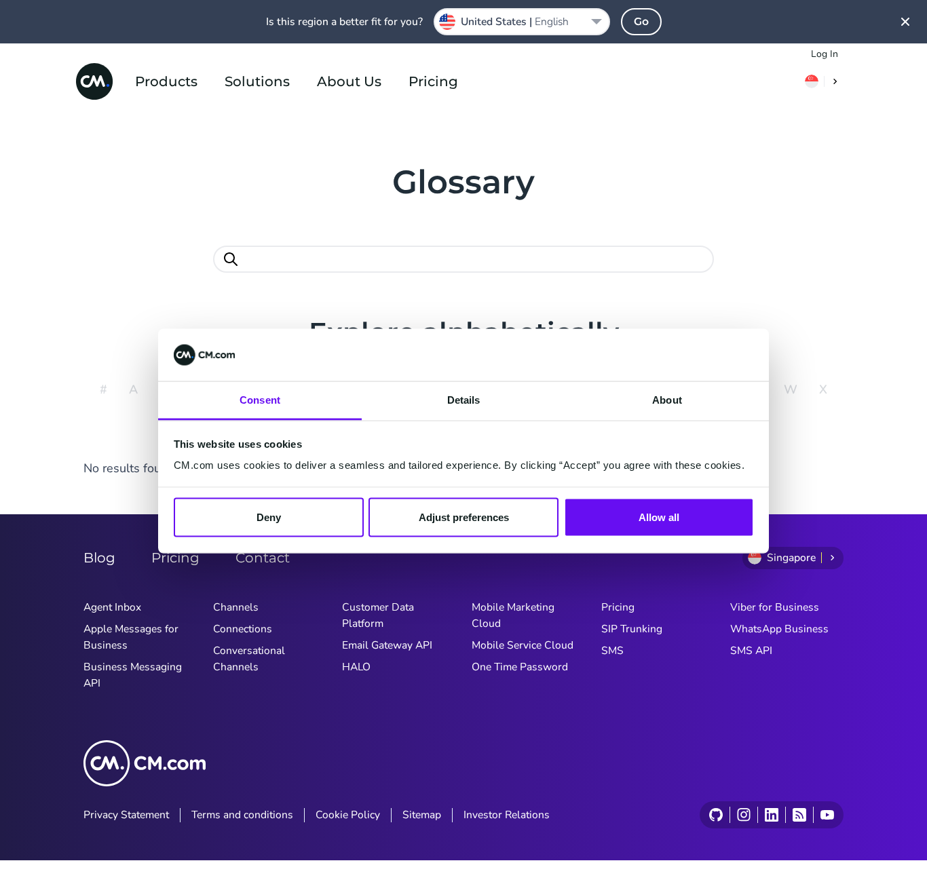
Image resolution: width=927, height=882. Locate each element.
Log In (824, 53)
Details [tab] (463, 399)
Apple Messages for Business (130, 637)
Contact (262, 558)
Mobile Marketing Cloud (513, 615)
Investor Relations (506, 814)
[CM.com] (94, 81)
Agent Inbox (112, 607)
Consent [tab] (260, 399)
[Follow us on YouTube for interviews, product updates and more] (827, 815)
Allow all (659, 517)
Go (641, 21)
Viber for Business (774, 607)
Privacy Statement (126, 814)
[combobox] (522, 21)
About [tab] (667, 399)
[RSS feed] (799, 815)
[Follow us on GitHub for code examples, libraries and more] (716, 815)
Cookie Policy (348, 814)
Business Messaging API (132, 675)
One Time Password (520, 666)
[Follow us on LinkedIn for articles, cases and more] (771, 815)
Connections (242, 628)
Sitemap (421, 814)
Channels (236, 607)
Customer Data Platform (378, 615)
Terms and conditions (242, 814)
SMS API (751, 650)
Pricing (433, 81)
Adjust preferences (464, 517)
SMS (612, 650)
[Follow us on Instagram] (743, 815)
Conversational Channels (249, 658)
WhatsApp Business (779, 628)
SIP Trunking (631, 628)
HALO (356, 666)
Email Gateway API (387, 645)
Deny (269, 517)
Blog (99, 558)
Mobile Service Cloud (522, 645)
